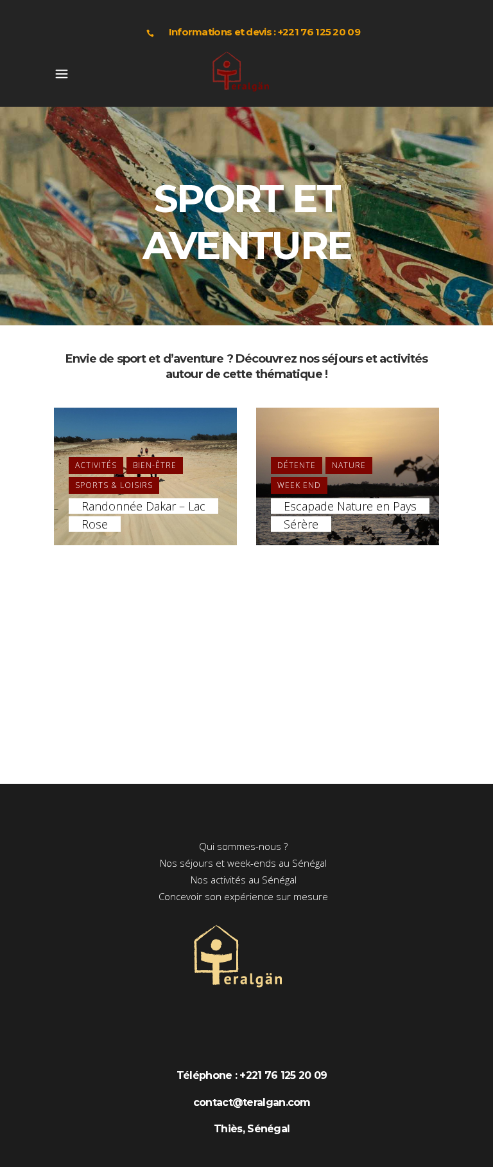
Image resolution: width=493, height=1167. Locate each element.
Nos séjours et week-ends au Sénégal (243, 862)
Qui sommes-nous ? (243, 846)
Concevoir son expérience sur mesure (243, 896)
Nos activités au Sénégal (244, 879)
